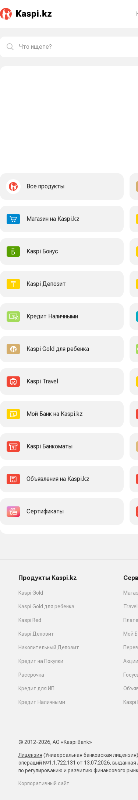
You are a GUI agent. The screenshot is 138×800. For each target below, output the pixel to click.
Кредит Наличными (41, 702)
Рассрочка (31, 675)
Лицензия (30, 755)
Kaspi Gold (30, 593)
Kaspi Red (29, 620)
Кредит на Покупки (40, 661)
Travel (130, 606)
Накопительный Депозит (48, 647)
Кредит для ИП (36, 688)
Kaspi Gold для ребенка (46, 606)
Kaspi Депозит (36, 634)
